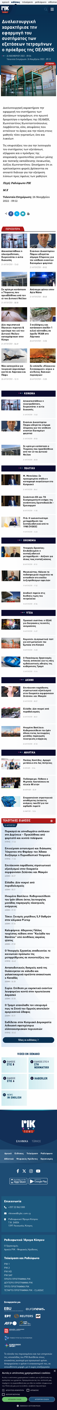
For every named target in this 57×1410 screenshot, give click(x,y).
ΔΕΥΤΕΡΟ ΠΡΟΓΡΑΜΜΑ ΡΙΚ (18, 1283)
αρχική (5, 2)
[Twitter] (24, 1171)
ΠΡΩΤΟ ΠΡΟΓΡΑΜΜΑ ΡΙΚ (17, 1279)
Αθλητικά (9, 1159)
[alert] (28, 1389)
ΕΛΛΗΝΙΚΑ (22, 1141)
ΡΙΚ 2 (7, 1268)
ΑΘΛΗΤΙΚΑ (29, 752)
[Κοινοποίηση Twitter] (16, 213)
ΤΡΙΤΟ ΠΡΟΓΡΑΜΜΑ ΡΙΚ (16, 1287)
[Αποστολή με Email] (22, 213)
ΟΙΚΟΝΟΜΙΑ (29, 540)
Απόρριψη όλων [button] (42, 1399)
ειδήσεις (15, 2)
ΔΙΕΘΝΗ (29, 680)
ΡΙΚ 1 (7, 1264)
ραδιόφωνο (40, 2)
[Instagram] (31, 1171)
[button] (3, 1390)
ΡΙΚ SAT (8, 1275)
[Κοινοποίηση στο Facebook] (10, 213)
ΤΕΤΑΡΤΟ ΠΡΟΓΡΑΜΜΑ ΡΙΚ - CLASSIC (24, 1290)
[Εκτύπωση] (28, 213)
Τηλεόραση (32, 1154)
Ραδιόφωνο (47, 1154)
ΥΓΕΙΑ (29, 613)
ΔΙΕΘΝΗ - (8, 876)
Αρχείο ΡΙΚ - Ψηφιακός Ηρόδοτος (21, 1250)
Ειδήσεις (19, 1154)
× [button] (55, 1371)
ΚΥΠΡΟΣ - (8, 842)
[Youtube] (38, 1171)
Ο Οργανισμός (11, 1246)
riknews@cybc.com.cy (19, 1213)
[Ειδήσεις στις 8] (14, 1064)
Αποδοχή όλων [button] (14, 1399)
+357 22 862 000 (16, 1207)
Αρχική (8, 1154)
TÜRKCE (36, 1141)
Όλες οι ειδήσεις (27, 1040)
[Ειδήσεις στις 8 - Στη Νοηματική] (41, 1064)
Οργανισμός (47, 1159)
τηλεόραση (27, 2)
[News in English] (14, 1097)
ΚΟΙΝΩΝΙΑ (50, 64)
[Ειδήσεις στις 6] (14, 1081)
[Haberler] (41, 1081)
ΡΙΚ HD (8, 1272)
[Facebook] (18, 1171)
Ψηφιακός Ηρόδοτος (27, 1159)
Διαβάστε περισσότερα (37, 1386)
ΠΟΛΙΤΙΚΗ (29, 468)
